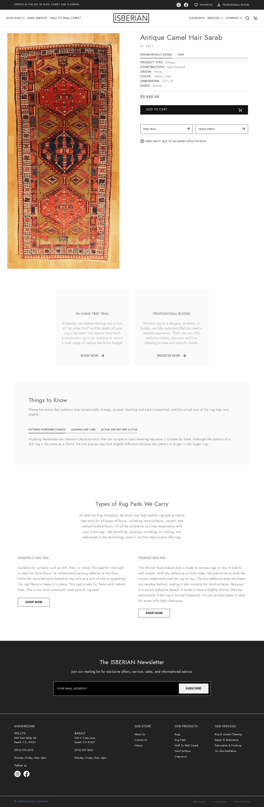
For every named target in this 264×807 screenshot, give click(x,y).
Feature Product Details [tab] (156, 54)
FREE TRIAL (149, 129)
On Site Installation (226, 751)
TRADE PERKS (206, 129)
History (139, 745)
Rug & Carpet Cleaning (228, 734)
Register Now (168, 356)
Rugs (177, 734)
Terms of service (242, 801)
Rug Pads (180, 740)
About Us (140, 734)
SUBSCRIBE (194, 688)
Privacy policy (220, 801)
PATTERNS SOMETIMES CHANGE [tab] (47, 429)
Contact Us (141, 740)
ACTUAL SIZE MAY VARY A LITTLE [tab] (119, 429)
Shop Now (33, 602)
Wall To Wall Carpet (186, 745)
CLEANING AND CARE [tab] (83, 429)
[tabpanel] (194, 74)
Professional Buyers (236, 4)
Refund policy (199, 801)
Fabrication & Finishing (228, 745)
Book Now (89, 356)
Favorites (206, 4)
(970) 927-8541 (84, 750)
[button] (15, 18)
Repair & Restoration (227, 740)
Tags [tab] (180, 54)
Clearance (181, 756)
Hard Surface (182, 751)
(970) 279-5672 (23, 750)
